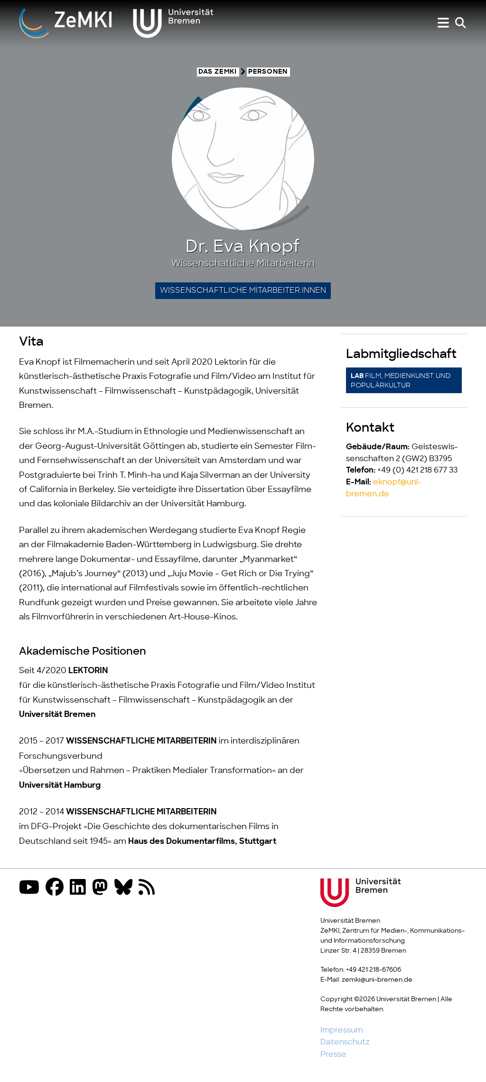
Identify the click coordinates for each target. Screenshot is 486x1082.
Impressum (341, 1030)
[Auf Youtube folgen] (31, 888)
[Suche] (460, 23)
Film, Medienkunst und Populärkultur (401, 380)
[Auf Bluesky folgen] (125, 888)
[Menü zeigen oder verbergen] (443, 23)
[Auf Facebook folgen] (57, 888)
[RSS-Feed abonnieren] (149, 888)
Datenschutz (345, 1042)
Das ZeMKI (217, 72)
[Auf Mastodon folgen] (102, 888)
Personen (268, 72)
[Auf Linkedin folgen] (80, 888)
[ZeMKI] (116, 23)
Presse (333, 1054)
